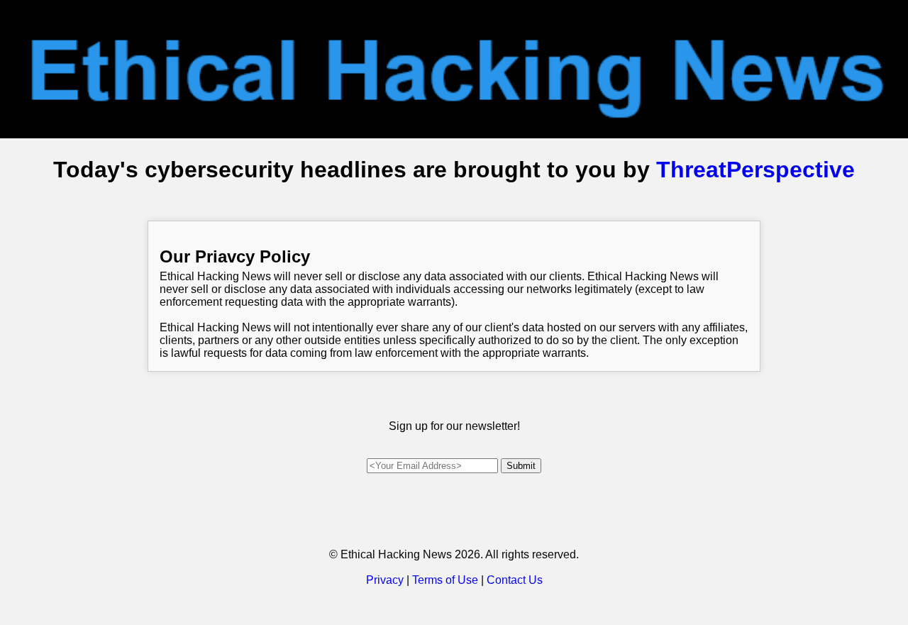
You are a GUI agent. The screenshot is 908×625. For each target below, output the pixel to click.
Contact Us (515, 580)
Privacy (385, 580)
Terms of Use (445, 580)
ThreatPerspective (755, 169)
